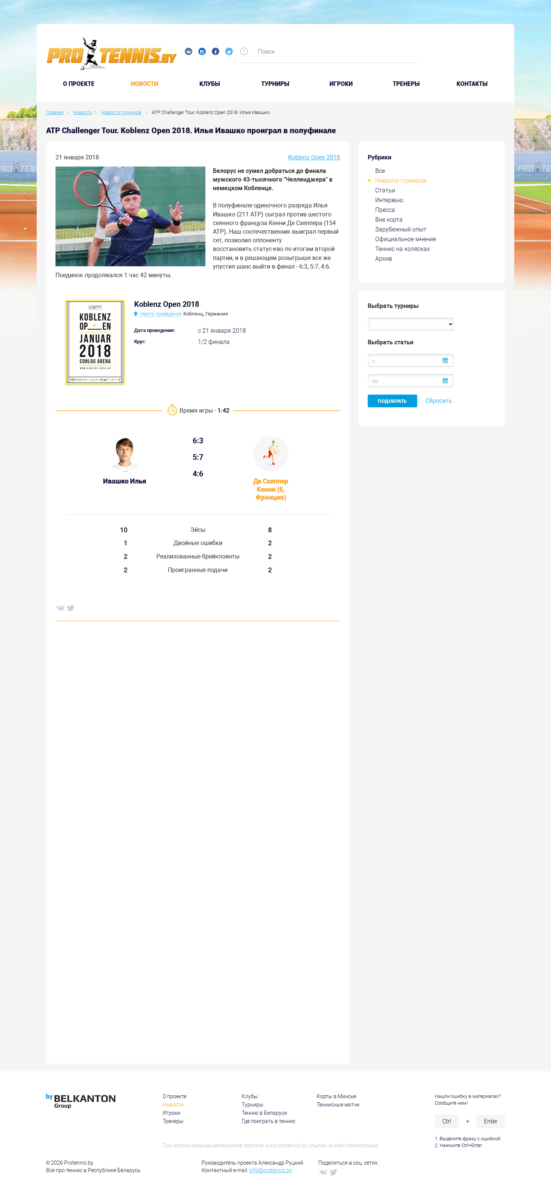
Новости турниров (401, 180)
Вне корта (389, 219)
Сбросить (438, 400)
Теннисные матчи (338, 1105)
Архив (383, 258)
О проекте (174, 1096)
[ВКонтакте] (59, 607)
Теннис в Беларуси (264, 1113)
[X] (70, 607)
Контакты (472, 84)
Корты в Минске (336, 1096)
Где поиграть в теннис (268, 1121)
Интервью (389, 200)
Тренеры (406, 84)
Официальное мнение (405, 239)
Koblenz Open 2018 (314, 157)
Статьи (385, 190)
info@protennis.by (270, 1170)
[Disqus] (197, 741)
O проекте (78, 84)
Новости (144, 84)
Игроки (341, 84)
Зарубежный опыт (401, 229)
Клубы (209, 84)
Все (380, 170)
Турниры (275, 84)
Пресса (385, 209)
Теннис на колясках (402, 248)
